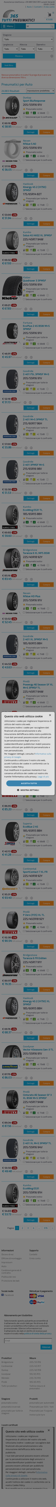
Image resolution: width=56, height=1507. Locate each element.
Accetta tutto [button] (29, 783)
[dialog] (28, 753)
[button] (28, 790)
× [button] (50, 715)
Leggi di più (43, 776)
